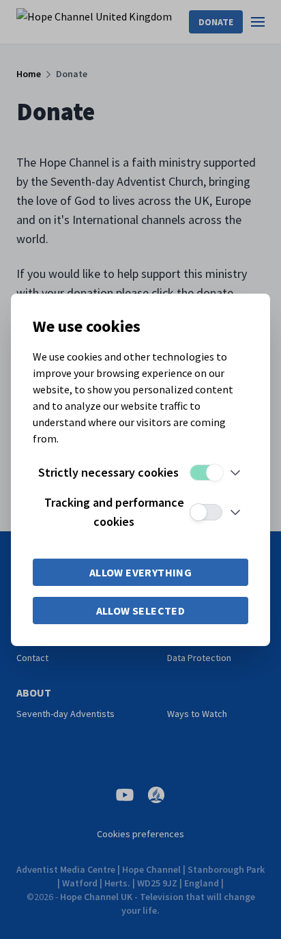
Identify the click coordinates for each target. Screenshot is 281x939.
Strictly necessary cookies (108, 472)
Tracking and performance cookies (114, 511)
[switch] (206, 472)
